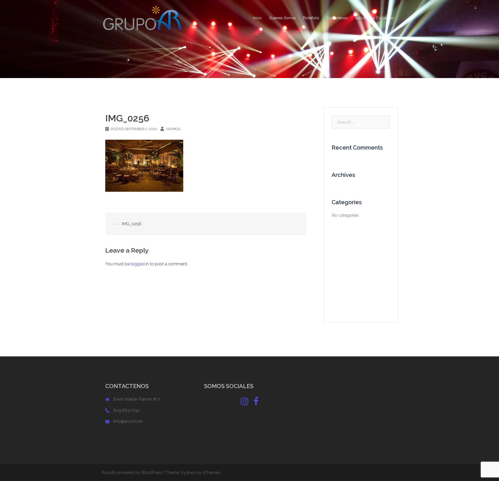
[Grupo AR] (142, 17)
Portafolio (311, 18)
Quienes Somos (282, 18)
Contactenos (337, 18)
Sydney (188, 472)
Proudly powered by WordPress (131, 472)
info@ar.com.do (128, 421)
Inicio (257, 18)
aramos (173, 129)
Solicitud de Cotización (374, 18)
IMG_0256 (131, 223)
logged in (140, 263)
